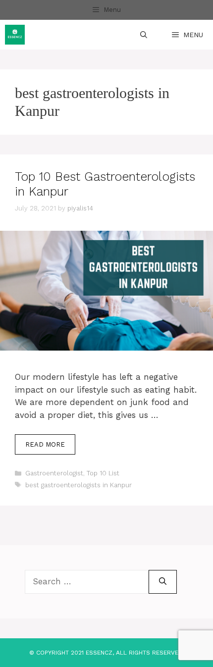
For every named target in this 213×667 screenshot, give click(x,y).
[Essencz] (15, 35)
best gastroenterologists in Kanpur (78, 485)
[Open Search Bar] (144, 35)
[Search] (163, 582)
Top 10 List (103, 473)
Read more (45, 444)
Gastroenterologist (54, 473)
